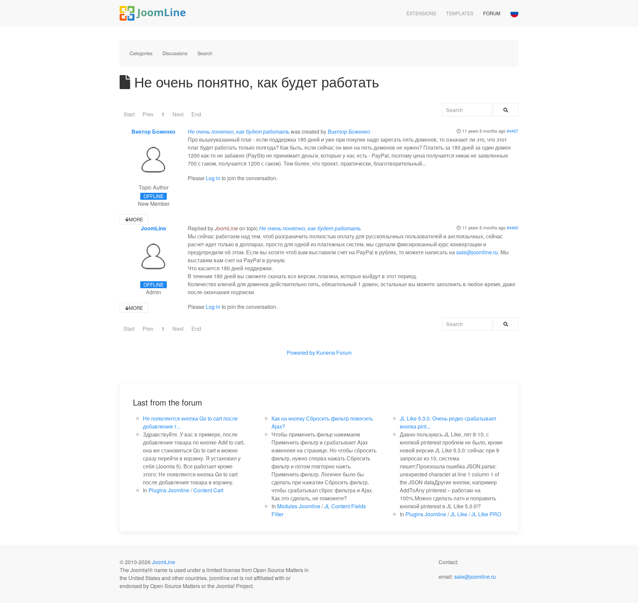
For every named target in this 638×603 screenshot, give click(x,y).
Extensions (421, 13)
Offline (153, 196)
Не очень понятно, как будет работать (238, 131)
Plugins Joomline (169, 490)
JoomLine (153, 228)
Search (204, 53)
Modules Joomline (298, 506)
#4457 (512, 131)
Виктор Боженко (153, 131)
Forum (491, 13)
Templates (459, 13)
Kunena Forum (334, 352)
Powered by (301, 352)
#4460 (512, 227)
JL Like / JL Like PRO (475, 514)
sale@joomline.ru (477, 252)
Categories (141, 53)
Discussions (174, 53)
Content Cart (208, 490)
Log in (213, 178)
